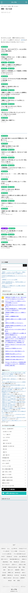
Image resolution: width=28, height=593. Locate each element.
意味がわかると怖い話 (12, 567)
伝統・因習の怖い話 (23, 556)
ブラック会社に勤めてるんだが (20, 553)
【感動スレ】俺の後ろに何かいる (10, 86)
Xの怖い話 (3, 548)
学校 (11, 561)
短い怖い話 (17, 575)
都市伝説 (10, 580)
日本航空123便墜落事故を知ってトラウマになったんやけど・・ (14, 276)
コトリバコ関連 (14, 551)
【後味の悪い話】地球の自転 (8, 405)
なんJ (8, 548)
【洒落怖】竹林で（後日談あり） (9, 379)
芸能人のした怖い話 (7, 577)
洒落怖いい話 (10, 572)
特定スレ (24, 572)
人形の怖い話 (9, 556)
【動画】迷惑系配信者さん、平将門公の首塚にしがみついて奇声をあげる (14, 282)
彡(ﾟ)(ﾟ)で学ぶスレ (6, 564)
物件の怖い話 (17, 572)
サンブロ (14, 2)
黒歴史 (18, 580)
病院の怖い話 (10, 575)
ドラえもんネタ (22, 551)
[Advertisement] (14, 23)
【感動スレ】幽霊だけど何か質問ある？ (11, 64)
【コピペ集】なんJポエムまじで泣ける (11, 106)
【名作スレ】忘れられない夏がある (10, 189)
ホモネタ (3, 556)
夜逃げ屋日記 (5, 561)
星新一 (4, 569)
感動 (9, 60)
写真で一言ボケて (4, 559)
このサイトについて (6, 586)
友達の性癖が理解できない (15, 559)
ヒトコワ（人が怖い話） (7, 553)
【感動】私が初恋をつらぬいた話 (10, 146)
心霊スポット (14, 564)
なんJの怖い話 (14, 548)
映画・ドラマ (10, 569)
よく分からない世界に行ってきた (9, 375)
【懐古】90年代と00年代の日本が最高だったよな (13, 385)
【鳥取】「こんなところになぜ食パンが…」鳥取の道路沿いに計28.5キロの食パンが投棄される (13, 272)
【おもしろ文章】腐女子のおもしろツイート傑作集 (14, 382)
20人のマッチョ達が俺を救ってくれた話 (11, 230)
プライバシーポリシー (15, 586)
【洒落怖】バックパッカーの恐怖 (9, 279)
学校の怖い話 (16, 561)
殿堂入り (11, 66)
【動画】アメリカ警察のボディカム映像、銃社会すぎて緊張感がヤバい (14, 286)
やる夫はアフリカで (23, 548)
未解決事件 (17, 569)
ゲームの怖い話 (6, 551)
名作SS (23, 40)
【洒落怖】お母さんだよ (7, 394)
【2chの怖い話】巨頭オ (7, 406)
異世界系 (3, 575)
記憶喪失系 (22, 577)
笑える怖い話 (23, 575)
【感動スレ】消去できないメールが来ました (12, 100)
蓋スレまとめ (15, 577)
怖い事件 (4, 567)
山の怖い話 (23, 561)
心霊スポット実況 (22, 564)
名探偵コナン (24, 559)
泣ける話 (14, 66)
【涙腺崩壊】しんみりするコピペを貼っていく (13, 167)
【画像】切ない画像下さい (8, 120)
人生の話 (15, 556)
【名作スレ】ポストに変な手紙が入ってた (11, 420)
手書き (24, 567)
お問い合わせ (23, 586)
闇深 (14, 580)
